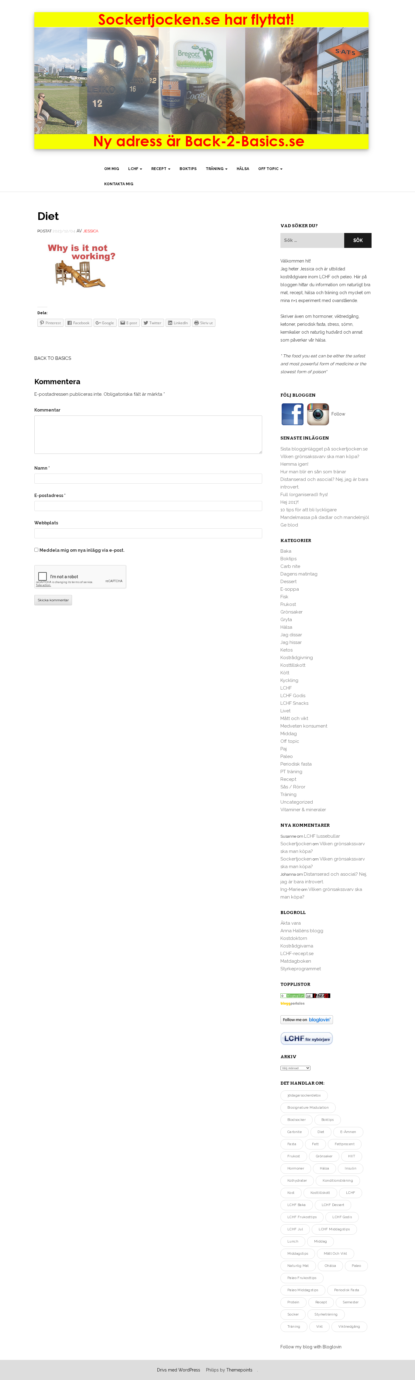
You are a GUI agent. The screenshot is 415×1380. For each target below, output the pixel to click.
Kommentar (47, 410)
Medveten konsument (303, 726)
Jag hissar (291, 642)
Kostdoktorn (293, 938)
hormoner (295, 1168)
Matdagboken (295, 961)
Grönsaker (291, 612)
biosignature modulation (308, 1108)
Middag (288, 733)
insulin (350, 1168)
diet (320, 1132)
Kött (284, 673)
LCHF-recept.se (297, 953)
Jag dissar (291, 635)
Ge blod (289, 525)
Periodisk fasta (296, 764)
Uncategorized (296, 802)
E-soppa (289, 589)
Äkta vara (290, 923)
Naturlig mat (298, 1266)
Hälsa (243, 169)
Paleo (286, 756)
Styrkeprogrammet (300, 969)
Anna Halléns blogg (301, 930)
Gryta (286, 619)
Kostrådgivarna (296, 946)
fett (315, 1144)
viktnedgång (349, 1327)
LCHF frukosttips (302, 1217)
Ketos (286, 650)
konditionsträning (338, 1181)
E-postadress (50, 495)
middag (320, 1241)
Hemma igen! (294, 464)
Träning (215, 169)
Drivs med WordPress (178, 1370)
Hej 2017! (289, 502)
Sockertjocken (296, 843)
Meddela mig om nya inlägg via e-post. (82, 550)
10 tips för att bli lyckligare (308, 510)
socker (293, 1314)
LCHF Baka (296, 1205)
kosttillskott (320, 1193)
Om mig (111, 169)
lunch (292, 1241)
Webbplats (46, 522)
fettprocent (345, 1144)
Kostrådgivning (296, 657)
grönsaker (324, 1156)
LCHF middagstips (334, 1229)
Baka (285, 551)
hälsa (324, 1168)
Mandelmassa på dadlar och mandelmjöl (324, 517)
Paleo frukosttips (302, 1278)
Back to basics (52, 358)
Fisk (284, 597)
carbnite (294, 1132)
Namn (42, 468)
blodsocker (296, 1120)
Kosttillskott (292, 665)
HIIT (351, 1156)
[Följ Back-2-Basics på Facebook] (293, 414)
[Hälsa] (292, 995)
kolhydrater (297, 1181)
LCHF (133, 169)
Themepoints (239, 1370)
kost (291, 1193)
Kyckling (289, 680)
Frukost (288, 604)
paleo (356, 1266)
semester (350, 1302)
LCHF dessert (333, 1205)
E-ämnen (348, 1132)
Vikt (319, 1327)
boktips (327, 1120)
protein (293, 1302)
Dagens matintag (298, 574)
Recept (159, 169)
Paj (283, 749)
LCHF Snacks (294, 703)
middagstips (297, 1254)
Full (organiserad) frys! (304, 494)
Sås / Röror (292, 787)
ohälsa (330, 1266)
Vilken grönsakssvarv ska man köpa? (319, 456)
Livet (285, 711)
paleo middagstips (302, 1290)
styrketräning (326, 1314)
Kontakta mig (118, 184)
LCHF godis (342, 1217)
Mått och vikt (294, 718)
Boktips (188, 169)
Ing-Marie (290, 889)
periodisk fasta (346, 1290)
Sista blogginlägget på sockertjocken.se (324, 449)
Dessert (288, 581)
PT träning (291, 771)
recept (321, 1302)
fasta (291, 1144)
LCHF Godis (292, 695)
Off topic (269, 169)
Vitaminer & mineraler (303, 809)
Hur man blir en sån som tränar (313, 471)
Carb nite (290, 566)
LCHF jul (295, 1229)
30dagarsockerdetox (304, 1095)
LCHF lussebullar (322, 836)
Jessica (90, 231)
